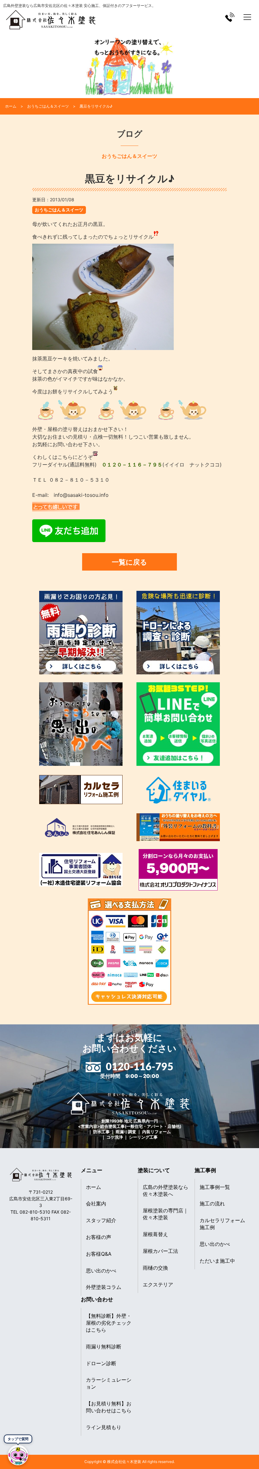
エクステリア (158, 1284)
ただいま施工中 (217, 1261)
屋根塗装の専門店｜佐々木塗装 (165, 1214)
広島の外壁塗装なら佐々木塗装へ (165, 1190)
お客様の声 (98, 1237)
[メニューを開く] (247, 17)
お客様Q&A (98, 1254)
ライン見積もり (103, 1427)
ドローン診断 (101, 1363)
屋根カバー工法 (160, 1251)
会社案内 (96, 1203)
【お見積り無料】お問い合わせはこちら (108, 1407)
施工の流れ (212, 1203)
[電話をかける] (230, 17)
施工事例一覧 (215, 1187)
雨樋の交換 (155, 1268)
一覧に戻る (129, 562)
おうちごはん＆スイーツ (59, 209)
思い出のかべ (101, 1270)
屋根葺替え (155, 1234)
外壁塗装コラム (103, 1287)
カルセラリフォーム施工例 (222, 1223)
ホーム (93, 1187)
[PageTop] (238, 1462)
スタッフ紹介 (101, 1220)
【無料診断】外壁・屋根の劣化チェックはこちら (108, 1323)
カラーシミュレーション (108, 1383)
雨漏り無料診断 (103, 1346)
